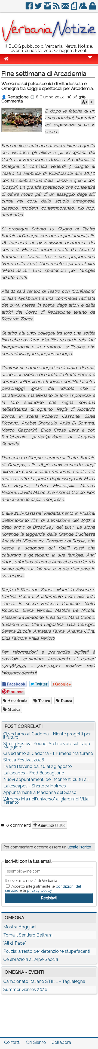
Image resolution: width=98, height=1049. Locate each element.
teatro (43, 701)
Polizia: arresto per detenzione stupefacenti (46, 951)
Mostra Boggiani (19, 926)
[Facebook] (29, 8)
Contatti (12, 1042)
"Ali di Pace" (14, 943)
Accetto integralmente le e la (43, 888)
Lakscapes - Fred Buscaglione (33, 773)
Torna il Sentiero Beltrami (28, 935)
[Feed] (56, 8)
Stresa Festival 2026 (23, 759)
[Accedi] (93, 8)
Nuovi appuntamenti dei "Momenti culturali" (46, 779)
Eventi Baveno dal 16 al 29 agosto (37, 766)
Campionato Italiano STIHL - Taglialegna (44, 981)
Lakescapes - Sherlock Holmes (34, 786)
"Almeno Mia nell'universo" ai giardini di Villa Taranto (45, 800)
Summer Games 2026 (25, 989)
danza (66, 701)
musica (13, 709)
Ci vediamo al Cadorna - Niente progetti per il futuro (47, 735)
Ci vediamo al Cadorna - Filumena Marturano (48, 753)
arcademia (17, 701)
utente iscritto (79, 847)
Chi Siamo (36, 1042)
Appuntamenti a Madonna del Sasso (39, 792)
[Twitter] (39, 8)
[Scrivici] (66, 8)
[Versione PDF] (74, 8)
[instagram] (48, 8)
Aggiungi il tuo (51, 825)
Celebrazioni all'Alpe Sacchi (30, 959)
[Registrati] (83, 8)
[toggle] (90, 61)
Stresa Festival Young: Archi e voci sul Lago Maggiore (46, 745)
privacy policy (39, 890)
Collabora (61, 1042)
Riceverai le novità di (31, 881)
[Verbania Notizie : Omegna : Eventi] (49, 41)
